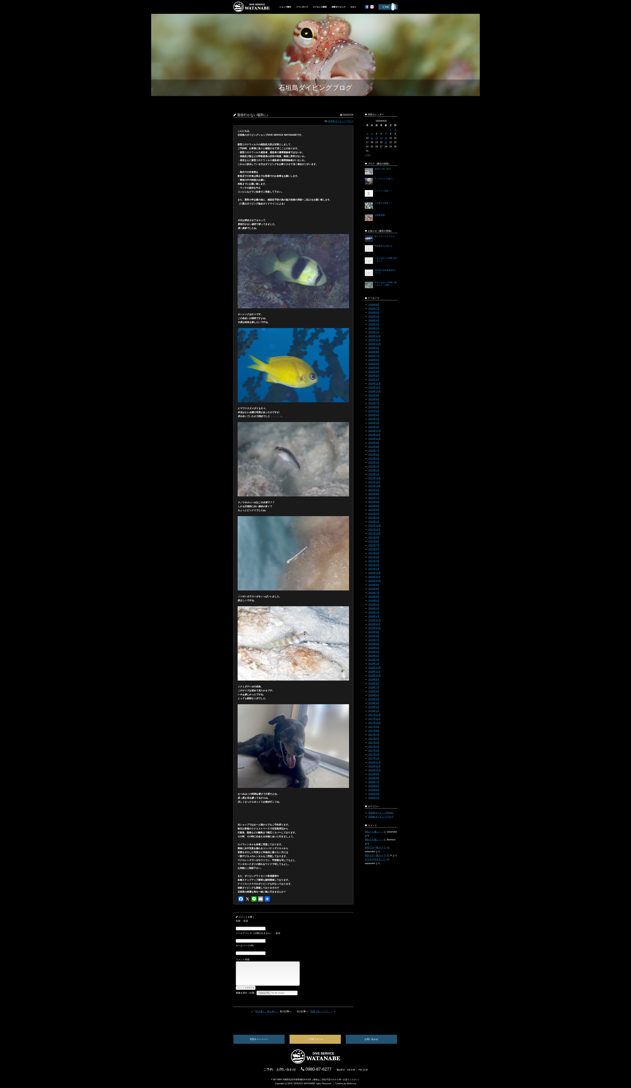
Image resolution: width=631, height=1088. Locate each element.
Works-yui (351, 1083)
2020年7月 (373, 592)
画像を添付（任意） (246, 992)
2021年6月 (373, 549)
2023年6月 (373, 454)
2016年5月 (373, 790)
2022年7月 (373, 498)
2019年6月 (373, 644)
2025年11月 (374, 340)
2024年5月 (373, 411)
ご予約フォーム (315, 1039)
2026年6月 (373, 312)
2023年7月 (373, 450)
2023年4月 (373, 462)
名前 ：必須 (242, 920)
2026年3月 (373, 324)
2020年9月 (373, 584)
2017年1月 (373, 758)
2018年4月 (373, 699)
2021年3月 (373, 561)
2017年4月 (373, 746)
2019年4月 (373, 651)
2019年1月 (373, 663)
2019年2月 (373, 659)
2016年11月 (374, 766)
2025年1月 (373, 379)
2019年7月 (373, 640)
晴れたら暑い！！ (374, 831)
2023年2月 (373, 470)
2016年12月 (374, 762)
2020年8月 (373, 588)
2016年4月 (373, 794)
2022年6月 (373, 502)
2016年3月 (373, 797)
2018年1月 (373, 711)
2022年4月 (373, 509)
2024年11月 (374, 387)
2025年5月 (373, 363)
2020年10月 (374, 580)
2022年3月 (373, 513)
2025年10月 (374, 344)
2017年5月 (373, 742)
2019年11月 (374, 624)
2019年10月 (374, 628)
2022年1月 (373, 521)
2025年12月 (374, 336)
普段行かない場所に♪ (252, 115)
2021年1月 (373, 569)
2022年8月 (373, 494)
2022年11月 (374, 482)
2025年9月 (373, 348)
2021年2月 (373, 565)
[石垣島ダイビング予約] (388, 9)
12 (376, 138)
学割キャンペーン (259, 1039)
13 (381, 138)
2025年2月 (373, 375)
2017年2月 (373, 754)
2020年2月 (373, 612)
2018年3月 (373, 703)
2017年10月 (374, 722)
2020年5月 (373, 600)
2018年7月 (373, 687)
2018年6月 (373, 691)
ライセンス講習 (320, 7)
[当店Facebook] (367, 7)
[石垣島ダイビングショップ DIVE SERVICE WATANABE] (315, 1063)
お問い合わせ (371, 1039)
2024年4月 (373, 415)
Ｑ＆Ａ (353, 7)
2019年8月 (373, 636)
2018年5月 (373, 695)
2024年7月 (373, 403)
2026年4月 (373, 320)
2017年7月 (373, 734)
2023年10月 (374, 438)
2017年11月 (374, 719)
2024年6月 (373, 407)
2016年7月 (373, 782)
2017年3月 (373, 750)
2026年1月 (373, 332)
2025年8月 (373, 352)
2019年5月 (373, 648)
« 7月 (367, 155)
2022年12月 (374, 478)
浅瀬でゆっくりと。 (320, 1011)
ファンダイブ (302, 7)
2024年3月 (373, 419)
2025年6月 (373, 359)
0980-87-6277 (317, 1069)
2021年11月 (374, 529)
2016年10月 (374, 770)
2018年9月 (373, 679)
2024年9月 (373, 395)
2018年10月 (374, 675)
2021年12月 (374, 525)
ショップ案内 (285, 7)
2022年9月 (373, 490)
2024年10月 (374, 391)
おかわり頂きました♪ (376, 859)
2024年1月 (373, 427)
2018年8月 (373, 683)
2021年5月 (373, 553)
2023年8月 (373, 446)
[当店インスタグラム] (372, 7)
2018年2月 (373, 707)
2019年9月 (373, 632)
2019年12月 (374, 620)
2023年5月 (373, 458)
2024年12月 (374, 383)
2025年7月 (373, 356)
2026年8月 (373, 304)
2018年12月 (374, 667)
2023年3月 (373, 466)
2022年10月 (374, 486)
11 (372, 138)
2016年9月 (373, 774)
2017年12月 (374, 715)
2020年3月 (373, 608)
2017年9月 (373, 726)
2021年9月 (373, 537)
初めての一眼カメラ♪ (376, 847)
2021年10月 (374, 533)
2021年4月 (373, 557)
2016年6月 (373, 786)
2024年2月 (373, 423)
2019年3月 (373, 655)
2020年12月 (374, 573)
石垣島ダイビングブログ (340, 121)
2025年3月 (373, 371)
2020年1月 (373, 616)
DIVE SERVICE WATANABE (302, 1083)
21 (386, 142)
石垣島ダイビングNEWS (380, 812)
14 (386, 138)
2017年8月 (373, 730)
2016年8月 (373, 778)
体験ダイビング (338, 7)
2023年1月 (373, 474)
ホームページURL (245, 945)
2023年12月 (374, 430)
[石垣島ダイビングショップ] (251, 11)
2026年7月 (373, 308)
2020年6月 (373, 596)
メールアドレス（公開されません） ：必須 (258, 933)
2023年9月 (373, 442)
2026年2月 (373, 328)
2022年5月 (373, 505)
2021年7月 (373, 545)
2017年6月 (373, 738)
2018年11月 (374, 671)
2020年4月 (373, 604)
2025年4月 (373, 367)
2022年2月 (373, 517)
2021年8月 (373, 541)
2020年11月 (374, 576)
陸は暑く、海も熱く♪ (267, 1011)
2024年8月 (373, 399)
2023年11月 (374, 434)
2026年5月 (373, 316)
